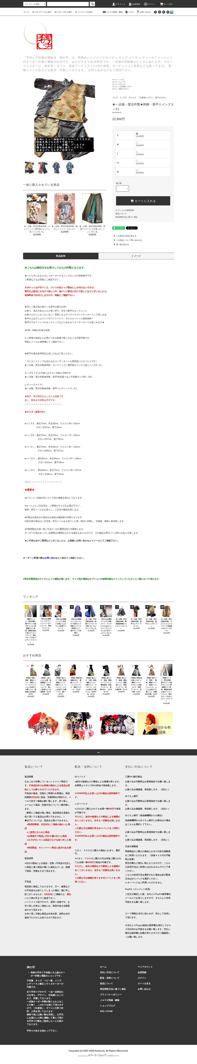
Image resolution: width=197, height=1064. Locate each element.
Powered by (83, 1056)
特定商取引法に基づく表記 (126, 217)
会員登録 (136, 4)
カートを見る (144, 983)
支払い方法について (109, 972)
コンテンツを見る (85, 12)
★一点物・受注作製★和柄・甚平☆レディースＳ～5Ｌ (51, 388)
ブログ (131, 12)
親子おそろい (124, 89)
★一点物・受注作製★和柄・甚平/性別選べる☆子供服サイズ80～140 (58, 377)
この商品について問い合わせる (129, 240)
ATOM (109, 1011)
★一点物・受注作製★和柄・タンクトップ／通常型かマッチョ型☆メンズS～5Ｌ (64, 365)
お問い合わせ (145, 12)
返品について (121, 214)
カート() (167, 4)
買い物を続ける (122, 244)
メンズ (121, 79)
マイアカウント (145, 967)
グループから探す (64, 12)
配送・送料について (109, 978)
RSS (102, 1011)
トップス (122, 82)
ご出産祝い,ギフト (125, 86)
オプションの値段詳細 (124, 210)
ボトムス (122, 84)
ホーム (26, 12)
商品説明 (61, 256)
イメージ (136, 256)
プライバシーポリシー (111, 994)
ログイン (151, 4)
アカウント (120, 4)
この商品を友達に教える (126, 236)
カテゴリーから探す (43, 12)
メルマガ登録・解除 (114, 12)
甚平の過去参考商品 (36, 353)
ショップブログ (107, 1005)
